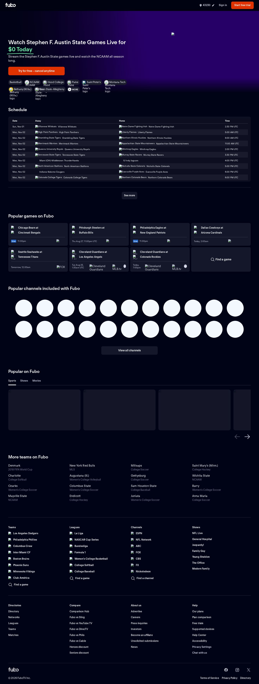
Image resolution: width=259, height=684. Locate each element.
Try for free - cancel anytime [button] (36, 71)
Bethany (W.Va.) (22, 89)
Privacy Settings (201, 646)
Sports (12, 380)
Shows (24, 380)
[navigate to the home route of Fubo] (10, 5)
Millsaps (136, 465)
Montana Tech (117, 82)
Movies (36, 380)
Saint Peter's (94, 82)
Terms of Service (209, 678)
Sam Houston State (143, 486)
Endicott (75, 496)
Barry (195, 486)
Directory (245, 678)
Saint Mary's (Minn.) (205, 465)
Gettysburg (138, 475)
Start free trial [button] (242, 5)
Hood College (56, 82)
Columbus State (80, 486)
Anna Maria (200, 496)
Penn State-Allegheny (52, 89)
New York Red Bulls (82, 465)
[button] (237, 436)
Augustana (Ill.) (79, 475)
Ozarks (13, 486)
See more (129, 195)
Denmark (14, 465)
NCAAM (34, 82)
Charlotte (14, 475)
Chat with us (199, 652)
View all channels (129, 350)
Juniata (135, 496)
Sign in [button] (223, 5)
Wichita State (201, 475)
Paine (75, 82)
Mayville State (17, 496)
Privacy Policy (229, 678)
